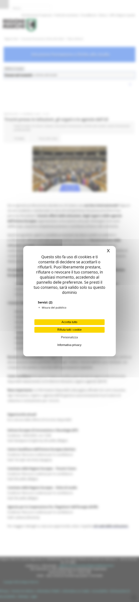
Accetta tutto (69, 322)
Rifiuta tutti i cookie (69, 329)
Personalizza (69, 337)
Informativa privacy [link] (69, 344)
